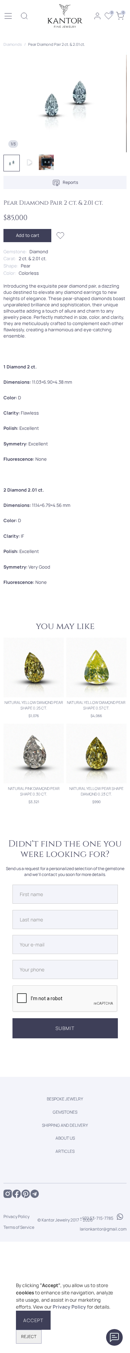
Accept (33, 1320)
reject (28, 1336)
